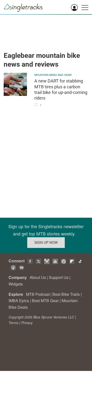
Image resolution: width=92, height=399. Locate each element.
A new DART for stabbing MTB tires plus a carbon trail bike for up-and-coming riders (60, 89)
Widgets (16, 284)
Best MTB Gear (45, 300)
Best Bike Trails (66, 294)
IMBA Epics (19, 300)
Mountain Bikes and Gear (53, 75)
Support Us (58, 277)
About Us (38, 277)
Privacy (27, 322)
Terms (13, 322)
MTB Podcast (38, 294)
